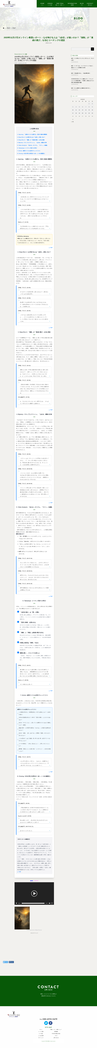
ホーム (41, 1029)
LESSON (50, 3)
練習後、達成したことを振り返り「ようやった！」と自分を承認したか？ (35, 750)
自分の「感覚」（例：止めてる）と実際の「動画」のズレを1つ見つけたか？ (34, 734)
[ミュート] (49, 903)
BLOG (82, 3)
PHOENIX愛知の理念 (56, 1033)
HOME (42, 3)
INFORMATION (72, 3)
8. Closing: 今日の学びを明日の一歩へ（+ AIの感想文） (31, 153)
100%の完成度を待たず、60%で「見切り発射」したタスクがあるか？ (34, 718)
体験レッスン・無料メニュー (56, 1029)
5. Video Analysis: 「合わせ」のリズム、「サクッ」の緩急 (32, 145)
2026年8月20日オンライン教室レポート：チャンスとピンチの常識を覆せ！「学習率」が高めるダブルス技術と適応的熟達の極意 (82, 80)
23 (92, 113)
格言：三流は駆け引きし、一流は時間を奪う (80, 73)
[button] (34, 894)
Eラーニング (40, 1037)
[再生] (16, 903)
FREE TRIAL (60, 3)
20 (82, 113)
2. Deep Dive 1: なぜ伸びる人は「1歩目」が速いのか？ (31, 137)
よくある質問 (41, 1035)
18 (76, 113)
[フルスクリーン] (52, 903)
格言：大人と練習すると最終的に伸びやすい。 (81, 88)
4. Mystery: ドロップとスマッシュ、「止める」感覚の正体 (32, 142)
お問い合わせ (56, 1037)
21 (85, 113)
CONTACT (90, 3)
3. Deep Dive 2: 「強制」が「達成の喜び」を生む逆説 (31, 139)
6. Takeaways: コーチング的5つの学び (27, 148)
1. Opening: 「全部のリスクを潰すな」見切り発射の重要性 (32, 134)
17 (72, 113)
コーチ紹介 (41, 1033)
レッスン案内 (41, 1031)
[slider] (33, 903)
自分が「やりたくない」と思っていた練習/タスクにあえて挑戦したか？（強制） (35, 724)
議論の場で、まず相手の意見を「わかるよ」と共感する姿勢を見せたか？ (35, 729)
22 (89, 113)
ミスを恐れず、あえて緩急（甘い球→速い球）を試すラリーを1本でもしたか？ (34, 739)
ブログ (56, 1035)
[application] (34, 893)
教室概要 (56, 1031)
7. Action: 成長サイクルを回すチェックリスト (28, 150)
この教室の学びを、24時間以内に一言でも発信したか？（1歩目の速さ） (34, 713)
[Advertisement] (34, 944)
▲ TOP (51, 247)
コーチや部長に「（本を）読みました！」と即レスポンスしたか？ (34, 745)
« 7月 (72, 121)
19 (79, 113)
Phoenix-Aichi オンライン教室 (21, 54)
